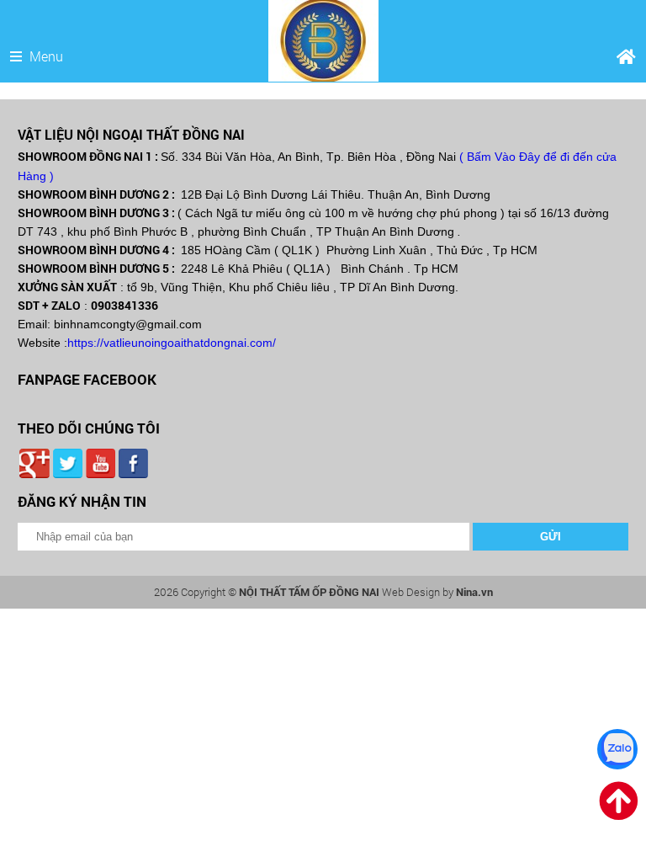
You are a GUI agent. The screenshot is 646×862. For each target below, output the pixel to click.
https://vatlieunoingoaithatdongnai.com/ (171, 342)
